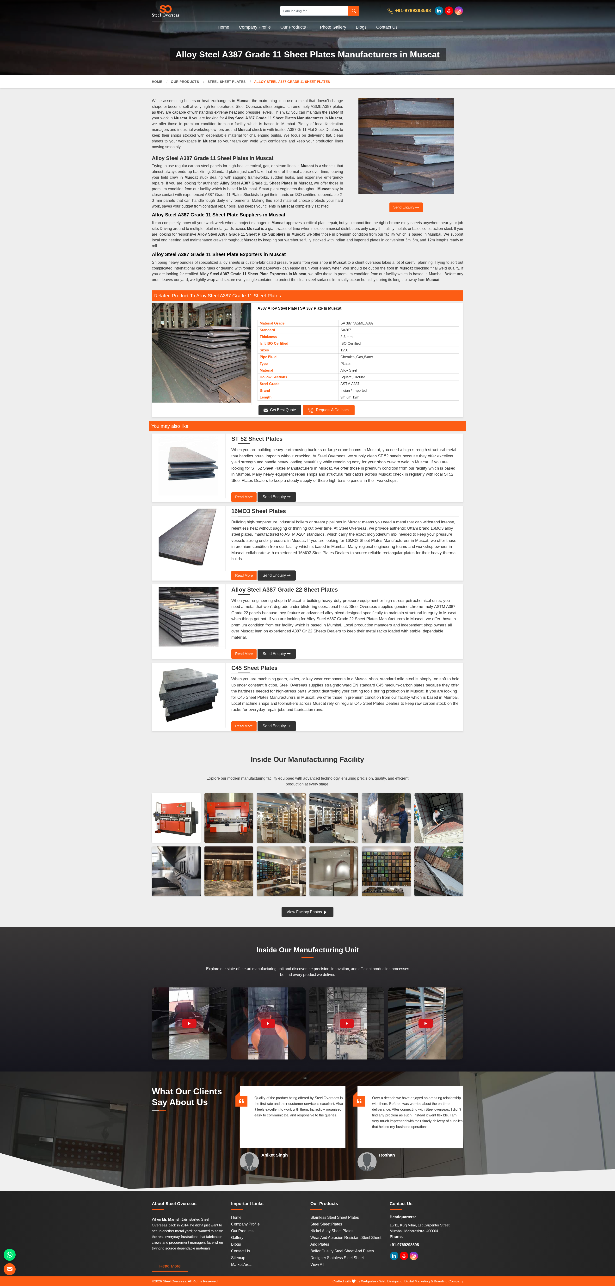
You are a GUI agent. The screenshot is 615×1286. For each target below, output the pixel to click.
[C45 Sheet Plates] (188, 695)
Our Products (293, 27)
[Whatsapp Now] (10, 1255)
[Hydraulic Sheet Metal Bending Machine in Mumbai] (176, 818)
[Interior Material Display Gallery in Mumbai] (281, 818)
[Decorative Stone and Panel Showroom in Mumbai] (333, 818)
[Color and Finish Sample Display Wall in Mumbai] (386, 871)
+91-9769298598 (412, 10)
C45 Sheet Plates (254, 668)
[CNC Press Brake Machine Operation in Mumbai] (228, 818)
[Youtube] (449, 10)
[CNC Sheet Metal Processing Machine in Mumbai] (176, 871)
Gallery (237, 1238)
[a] (204, 11)
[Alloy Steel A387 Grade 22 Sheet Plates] (188, 617)
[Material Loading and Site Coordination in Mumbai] (386, 818)
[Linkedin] (439, 10)
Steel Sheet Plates (227, 82)
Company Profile (255, 27)
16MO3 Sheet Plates (258, 511)
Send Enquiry (404, 207)
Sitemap (238, 1258)
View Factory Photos (305, 912)
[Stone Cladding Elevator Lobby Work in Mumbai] (228, 871)
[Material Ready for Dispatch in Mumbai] (438, 818)
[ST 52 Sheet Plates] (188, 466)
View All (317, 1264)
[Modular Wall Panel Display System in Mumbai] (281, 871)
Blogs (361, 27)
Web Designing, (391, 1281)
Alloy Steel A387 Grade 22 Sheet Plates (284, 590)
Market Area (241, 1264)
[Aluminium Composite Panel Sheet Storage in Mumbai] (438, 871)
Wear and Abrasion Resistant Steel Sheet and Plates (345, 1241)
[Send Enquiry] (10, 1269)
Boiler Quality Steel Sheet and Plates (342, 1251)
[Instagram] (459, 10)
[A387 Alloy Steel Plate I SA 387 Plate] (202, 353)
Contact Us (387, 27)
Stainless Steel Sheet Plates (334, 1217)
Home (223, 27)
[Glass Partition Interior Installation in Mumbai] (333, 871)
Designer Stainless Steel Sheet (337, 1258)
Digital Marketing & (418, 1281)
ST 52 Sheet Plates (257, 439)
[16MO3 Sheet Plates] (188, 538)
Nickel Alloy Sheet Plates (331, 1231)
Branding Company (448, 1281)
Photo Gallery (333, 27)
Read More (244, 497)
